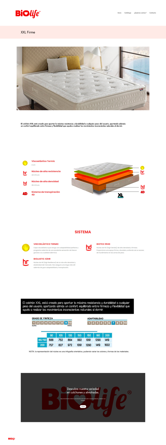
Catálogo (83, 406)
